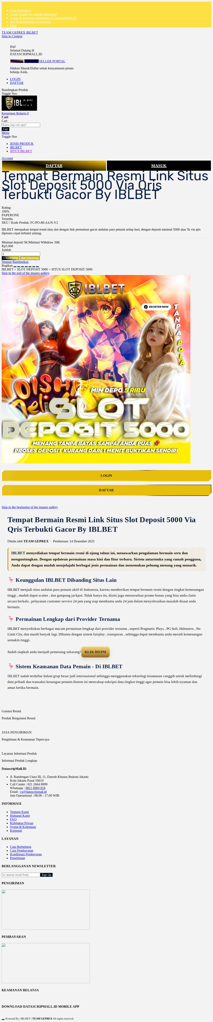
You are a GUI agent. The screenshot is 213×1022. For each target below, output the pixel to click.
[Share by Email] (33, 265)
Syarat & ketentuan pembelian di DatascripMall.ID (43, 18)
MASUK (17, 61)
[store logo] (19, 109)
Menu (5, 133)
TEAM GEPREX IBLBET (20, 32)
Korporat (16, 830)
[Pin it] (26, 265)
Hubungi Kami (20, 815)
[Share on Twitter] (22, 265)
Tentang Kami (19, 812)
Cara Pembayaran (21, 850)
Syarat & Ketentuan (23, 827)
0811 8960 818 (35, 788)
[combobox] (21, 125)
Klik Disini (95, 652)
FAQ (13, 25)
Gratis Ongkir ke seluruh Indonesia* (34, 14)
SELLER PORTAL (52, 61)
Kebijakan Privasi (21, 823)
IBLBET (18, 553)
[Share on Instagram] (29, 265)
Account (7, 158)
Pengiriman (17, 858)
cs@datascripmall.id (33, 792)
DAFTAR (31, 61)
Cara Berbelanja (20, 10)
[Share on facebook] (18, 265)
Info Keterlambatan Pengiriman (30, 21)
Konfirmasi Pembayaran (26, 854)
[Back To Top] (3, 1019)
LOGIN (15, 79)
